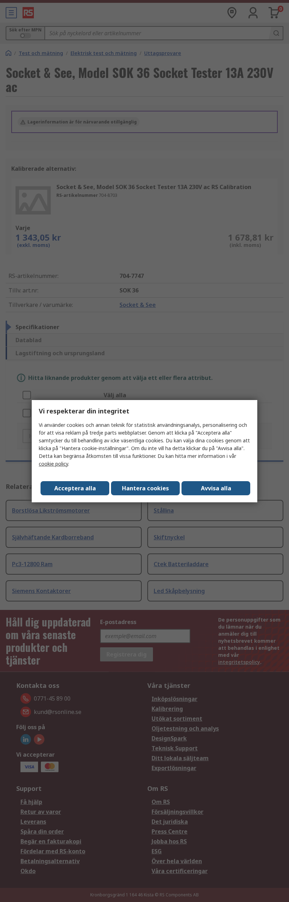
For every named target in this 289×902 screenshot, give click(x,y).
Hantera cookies (145, 488)
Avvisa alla (216, 488)
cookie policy (53, 463)
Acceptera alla (75, 488)
